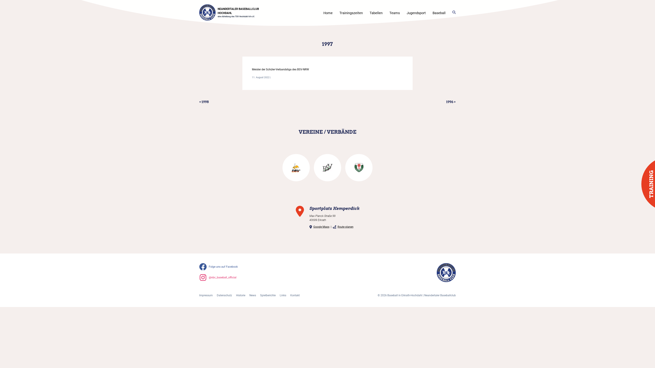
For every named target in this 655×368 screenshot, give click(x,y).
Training (651, 184)
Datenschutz (224, 295)
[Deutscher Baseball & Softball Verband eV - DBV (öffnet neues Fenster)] (296, 167)
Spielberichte (268, 295)
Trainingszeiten (351, 13)
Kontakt (295, 295)
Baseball (439, 13)
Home (328, 13)
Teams (394, 13)
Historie (240, 295)
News (252, 295)
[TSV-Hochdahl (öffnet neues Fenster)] (359, 167)
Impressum (206, 295)
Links (283, 295)
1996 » (451, 102)
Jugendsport (416, 13)
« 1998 (204, 102)
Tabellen (376, 13)
